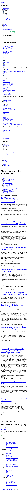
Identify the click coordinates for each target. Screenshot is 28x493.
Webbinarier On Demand (8, 120)
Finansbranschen (6, 82)
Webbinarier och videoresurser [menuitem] (12, 460)
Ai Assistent (5, 53)
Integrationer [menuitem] (8, 453)
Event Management (7, 51)
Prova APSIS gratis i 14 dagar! (9, 123)
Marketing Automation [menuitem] (11, 443)
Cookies (10, 489)
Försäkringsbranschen (8, 84)
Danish (4, 26)
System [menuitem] (4, 449)
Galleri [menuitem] (7, 465)
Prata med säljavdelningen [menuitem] (11, 485)
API (4, 65)
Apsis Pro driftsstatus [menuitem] (10, 482)
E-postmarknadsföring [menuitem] (10, 442)
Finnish (4, 28)
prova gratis (3, 429)
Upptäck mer (6, 105)
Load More (5, 416)
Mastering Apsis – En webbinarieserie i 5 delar (13, 124)
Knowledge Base (7, 118)
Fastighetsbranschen (7, 85)
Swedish (5, 25)
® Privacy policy (4, 489)
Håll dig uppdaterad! (7, 108)
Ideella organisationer (7, 87)
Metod (4, 88)
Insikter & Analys (7, 56)
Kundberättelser (6, 113)
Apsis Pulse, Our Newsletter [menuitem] (12, 466)
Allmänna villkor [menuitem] (9, 475)
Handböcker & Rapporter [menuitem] (11, 459)
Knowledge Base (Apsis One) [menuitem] (12, 456)
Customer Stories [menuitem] (9, 450)
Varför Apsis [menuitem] (8, 469)
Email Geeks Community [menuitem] (11, 464)
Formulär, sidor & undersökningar (10, 50)
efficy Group (6, 8)
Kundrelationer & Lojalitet (9, 90)
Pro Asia (8, 19)
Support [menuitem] (5, 477)
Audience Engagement (8, 94)
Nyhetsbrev (5, 89)
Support (5, 132)
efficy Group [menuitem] (8, 476)
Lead (7, 18)
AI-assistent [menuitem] (8, 444)
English (5, 24)
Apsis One (8, 14)
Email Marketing (6, 47)
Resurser (5, 101)
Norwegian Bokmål (7, 29)
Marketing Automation (8, 48)
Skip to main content (5, 1)
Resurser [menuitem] (5, 454)
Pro (6, 17)
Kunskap (5, 116)
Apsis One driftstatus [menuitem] (10, 481)
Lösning (5, 73)
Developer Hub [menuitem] (9, 461)
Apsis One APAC (10, 16)
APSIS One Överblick (8, 46)
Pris (4, 131)
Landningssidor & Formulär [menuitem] (12, 447)
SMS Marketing (6, 54)
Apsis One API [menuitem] (9, 463)
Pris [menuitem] (7, 452)
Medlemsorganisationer (8, 83)
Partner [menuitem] (7, 472)
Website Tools (6, 52)
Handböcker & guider (8, 119)
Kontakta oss (6, 9)
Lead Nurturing (6, 93)
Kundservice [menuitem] (8, 478)
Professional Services (7, 122)
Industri (5, 80)
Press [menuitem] (7, 471)
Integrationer (6, 62)
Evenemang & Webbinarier (9, 109)
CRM (4, 59)
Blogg (4, 117)
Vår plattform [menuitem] (6, 440)
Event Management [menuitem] (10, 448)
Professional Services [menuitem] (10, 483)
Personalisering (6, 91)
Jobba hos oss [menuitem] (9, 470)
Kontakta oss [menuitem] (9, 474)
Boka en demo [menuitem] (6, 138)
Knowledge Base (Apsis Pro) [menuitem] (12, 458)
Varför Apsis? (6, 112)
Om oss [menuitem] (5, 467)
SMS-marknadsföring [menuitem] (10, 445)
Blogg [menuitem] (7, 455)
